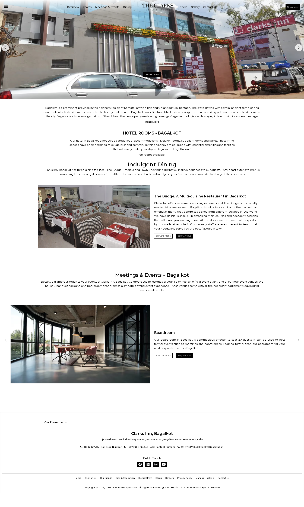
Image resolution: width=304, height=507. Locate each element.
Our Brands (106, 478)
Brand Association (125, 478)
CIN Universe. (212, 487)
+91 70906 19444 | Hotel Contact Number (151, 447)
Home (78, 478)
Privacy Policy (184, 478)
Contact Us (210, 7)
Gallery (195, 7)
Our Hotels (90, 478)
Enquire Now (184, 355)
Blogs (159, 478)
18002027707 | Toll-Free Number (103, 447)
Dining (127, 7)
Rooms (87, 7)
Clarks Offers (145, 478)
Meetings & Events (107, 7)
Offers (183, 7)
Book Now (293, 7)
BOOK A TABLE (184, 236)
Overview (73, 7)
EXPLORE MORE (163, 236)
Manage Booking (205, 478)
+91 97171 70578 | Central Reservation (202, 447)
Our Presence (53, 422)
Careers (169, 478)
